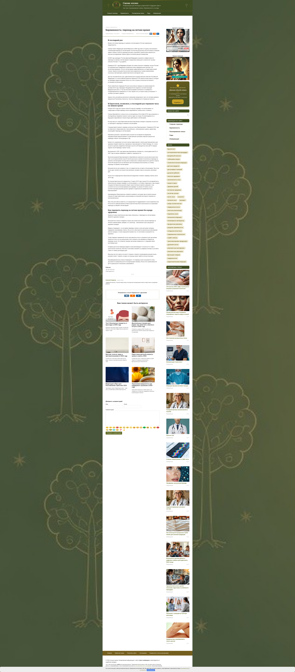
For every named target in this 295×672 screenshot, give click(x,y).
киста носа (171, 197)
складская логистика (174, 231)
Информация (157, 13)
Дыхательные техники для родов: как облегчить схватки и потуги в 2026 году (143, 324)
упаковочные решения (175, 251)
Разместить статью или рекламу (159, 653)
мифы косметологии (174, 203)
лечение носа (172, 200)
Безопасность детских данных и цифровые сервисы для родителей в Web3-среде (177, 560)
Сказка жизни (130, 3)
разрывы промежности (175, 227)
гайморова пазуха (173, 159)
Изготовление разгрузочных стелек (176, 338)
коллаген (181, 197)
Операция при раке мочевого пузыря (177, 386)
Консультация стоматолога (174, 362)
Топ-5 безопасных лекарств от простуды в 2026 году (116, 324)
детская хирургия (173, 166)
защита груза (172, 183)
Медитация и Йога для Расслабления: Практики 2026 (116, 384)
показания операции (174, 217)
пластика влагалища (174, 210)
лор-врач (182, 200)
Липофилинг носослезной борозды (176, 483)
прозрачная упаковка (174, 224)
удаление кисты (172, 244)
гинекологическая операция (177, 162)
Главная (109, 653)
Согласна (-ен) (151, 670)
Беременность (125, 13)
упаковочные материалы (176, 248)
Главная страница (112, 13)
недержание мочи (173, 207)
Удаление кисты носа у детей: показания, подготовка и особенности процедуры (177, 587)
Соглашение (143, 653)
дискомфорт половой (174, 169)
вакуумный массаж (174, 156)
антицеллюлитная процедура (177, 152)
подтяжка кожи (172, 214)
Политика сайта (131, 653)
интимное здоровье (174, 190)
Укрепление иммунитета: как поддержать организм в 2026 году (142, 385)
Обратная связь (119, 653)
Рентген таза (170, 435)
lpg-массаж (171, 149)
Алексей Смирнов (111, 280)
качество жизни (172, 193)
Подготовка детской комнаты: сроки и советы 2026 (142, 355)
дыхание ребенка (173, 173)
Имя (107, 404)
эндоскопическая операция (176, 262)
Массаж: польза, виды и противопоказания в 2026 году (116, 355)
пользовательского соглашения (143, 666)
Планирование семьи (138, 13)
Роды (148, 13)
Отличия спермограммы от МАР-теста (177, 459)
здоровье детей (172, 186)
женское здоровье (173, 176)
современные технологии (176, 234)
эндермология (172, 258)
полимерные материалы (175, 221)
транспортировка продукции (177, 241)
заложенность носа (173, 180)
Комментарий (110, 409)
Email (125, 404)
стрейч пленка (172, 238)
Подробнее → (178, 102)
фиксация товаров (173, 255)
